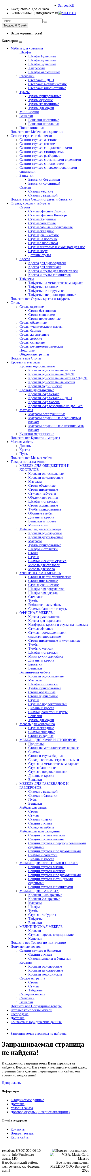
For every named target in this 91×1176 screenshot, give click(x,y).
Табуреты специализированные (52, 295)
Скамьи (25, 187)
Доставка (18, 1018)
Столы (16, 302)
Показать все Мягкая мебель (32, 457)
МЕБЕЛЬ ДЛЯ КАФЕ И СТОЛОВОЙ (48, 740)
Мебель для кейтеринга (37, 724)
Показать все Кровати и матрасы (35, 438)
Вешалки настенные (43, 120)
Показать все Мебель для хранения (37, 132)
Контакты (18, 1129)
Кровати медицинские (45, 386)
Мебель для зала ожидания (39, 831)
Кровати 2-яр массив (44, 402)
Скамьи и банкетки (42, 795)
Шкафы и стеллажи (43, 501)
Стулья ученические (43, 235)
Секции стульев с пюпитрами (41, 163)
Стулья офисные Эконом (47, 211)
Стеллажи (26, 76)
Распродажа (19, 1014)
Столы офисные (31, 306)
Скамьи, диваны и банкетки (49, 958)
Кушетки (35, 938)
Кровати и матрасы (25, 362)
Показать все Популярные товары (36, 1006)
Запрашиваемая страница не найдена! (39, 1033)
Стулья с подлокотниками (47, 704)
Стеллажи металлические (47, 84)
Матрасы (26, 410)
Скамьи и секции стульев (47, 561)
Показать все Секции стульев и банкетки (41, 199)
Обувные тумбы (40, 513)
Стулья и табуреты (42, 493)
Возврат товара (22, 1133)
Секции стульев (40, 823)
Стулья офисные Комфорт (47, 215)
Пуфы (23, 454)
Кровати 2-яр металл (43, 394)
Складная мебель (41, 827)
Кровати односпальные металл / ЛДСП (57, 378)
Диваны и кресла (41, 517)
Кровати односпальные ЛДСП (51, 374)
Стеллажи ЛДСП (41, 80)
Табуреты (26, 279)
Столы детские (30, 338)
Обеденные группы (34, 354)
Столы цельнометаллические (41, 346)
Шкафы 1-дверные (42, 56)
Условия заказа (22, 1108)
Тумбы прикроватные (44, 96)
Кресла (24, 259)
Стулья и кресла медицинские (51, 934)
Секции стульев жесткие (38, 140)
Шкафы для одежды (43, 593)
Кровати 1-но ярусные (45, 895)
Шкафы (25, 52)
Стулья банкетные (42, 223)
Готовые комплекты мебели (31, 1010)
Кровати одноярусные (45, 533)
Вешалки (26, 116)
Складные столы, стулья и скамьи (53, 760)
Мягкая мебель (22, 442)
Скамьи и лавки (40, 819)
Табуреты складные (43, 287)
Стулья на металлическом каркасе (53, 764)
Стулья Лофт (37, 251)
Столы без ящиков (42, 310)
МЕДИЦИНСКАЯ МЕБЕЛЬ (41, 926)
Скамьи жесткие (40, 191)
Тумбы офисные (40, 100)
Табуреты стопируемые (46, 291)
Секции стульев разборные (39, 155)
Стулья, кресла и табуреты (30, 203)
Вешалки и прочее (42, 521)
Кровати (34, 930)
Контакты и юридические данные (36, 1022)
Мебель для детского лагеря (40, 529)
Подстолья (27, 350)
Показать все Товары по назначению (38, 942)
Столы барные (30, 330)
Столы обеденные (33, 322)
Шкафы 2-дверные (42, 60)
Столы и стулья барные (45, 756)
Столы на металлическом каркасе (53, 748)
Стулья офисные (40, 628)
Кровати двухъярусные (36, 390)
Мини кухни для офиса (45, 656)
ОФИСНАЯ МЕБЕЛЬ (36, 612)
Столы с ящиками (41, 314)
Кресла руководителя (44, 616)
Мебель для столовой (44, 565)
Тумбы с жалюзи (40, 648)
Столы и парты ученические (49, 577)
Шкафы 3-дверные (42, 64)
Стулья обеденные (42, 219)
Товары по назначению (28, 461)
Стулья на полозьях (42, 239)
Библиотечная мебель (44, 605)
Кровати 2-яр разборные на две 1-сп (55, 406)
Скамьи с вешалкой (43, 195)
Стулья (24, 207)
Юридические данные (27, 1100)
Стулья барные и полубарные (50, 227)
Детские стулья (39, 255)
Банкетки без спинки (44, 179)
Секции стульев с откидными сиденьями (50, 159)
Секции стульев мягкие (37, 144)
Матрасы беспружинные (46, 414)
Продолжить (11, 1083)
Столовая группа (32, 978)
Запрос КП (66, 5)
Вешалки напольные (43, 124)
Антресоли (36, 68)
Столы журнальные (34, 334)
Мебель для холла (41, 569)
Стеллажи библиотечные (47, 88)
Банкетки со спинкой (44, 183)
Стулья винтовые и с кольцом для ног (56, 247)
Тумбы (24, 92)
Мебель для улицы (33, 807)
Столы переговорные (44, 318)
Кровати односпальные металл (51, 370)
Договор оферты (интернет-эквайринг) (40, 1112)
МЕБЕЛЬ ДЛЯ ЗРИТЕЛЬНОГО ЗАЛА (48, 863)
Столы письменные (43, 489)
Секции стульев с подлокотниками (45, 147)
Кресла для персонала (44, 267)
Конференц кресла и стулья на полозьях (58, 624)
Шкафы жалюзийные (44, 72)
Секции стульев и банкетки (31, 136)
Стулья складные (41, 231)
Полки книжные (31, 128)
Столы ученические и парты (41, 326)
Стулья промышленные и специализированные (47, 634)
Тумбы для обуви (41, 108)
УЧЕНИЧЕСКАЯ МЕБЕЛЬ (40, 573)
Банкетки (26, 175)
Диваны (25, 446)
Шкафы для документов (46, 589)
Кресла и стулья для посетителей (53, 271)
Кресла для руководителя (47, 263)
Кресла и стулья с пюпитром (49, 275)
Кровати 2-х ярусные (44, 899)
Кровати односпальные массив (51, 382)
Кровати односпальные (37, 366)
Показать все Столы (26, 358)
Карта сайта (19, 1137)
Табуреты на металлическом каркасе (55, 283)
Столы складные (32, 342)
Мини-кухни (29, 112)
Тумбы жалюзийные (43, 104)
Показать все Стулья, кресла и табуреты (40, 299)
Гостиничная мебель (34, 672)
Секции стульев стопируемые (41, 151)
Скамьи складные (41, 732)
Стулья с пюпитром (43, 243)
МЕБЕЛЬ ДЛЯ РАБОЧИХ (39, 891)
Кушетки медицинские (36, 434)
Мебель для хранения (27, 48)
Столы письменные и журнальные (54, 640)
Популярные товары (26, 946)
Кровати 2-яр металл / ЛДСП (50, 398)
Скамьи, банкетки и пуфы (48, 609)
